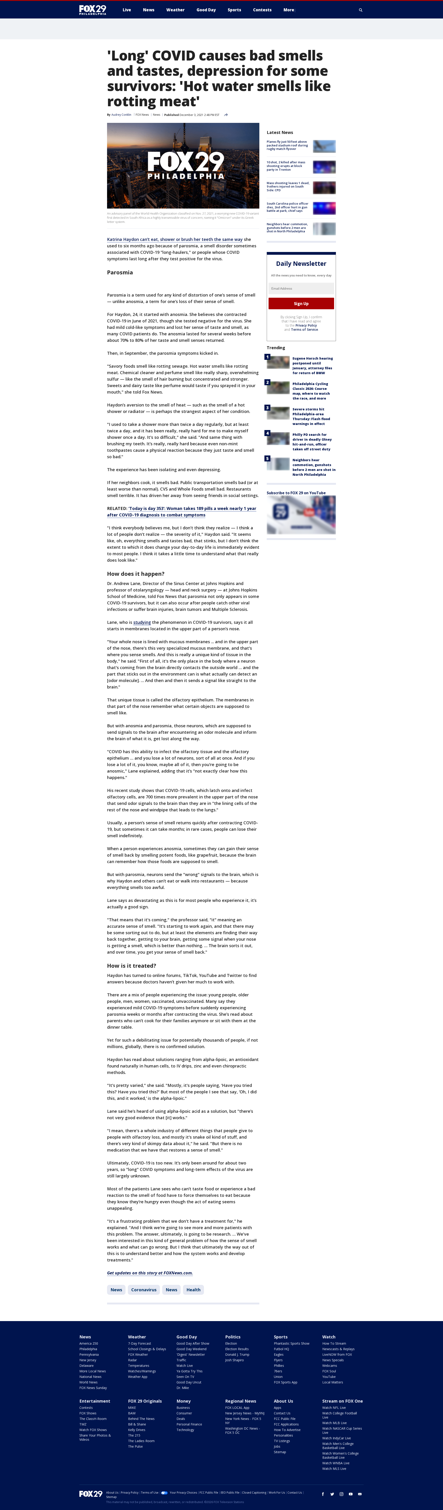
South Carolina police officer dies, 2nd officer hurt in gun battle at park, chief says (287, 207)
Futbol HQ (281, 1349)
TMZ (83, 1424)
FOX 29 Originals (145, 1401)
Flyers (278, 1360)
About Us (283, 1401)
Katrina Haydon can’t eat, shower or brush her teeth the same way (175, 239)
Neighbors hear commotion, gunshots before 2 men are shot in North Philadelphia (287, 227)
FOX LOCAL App (237, 1407)
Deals (181, 1418)
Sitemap (280, 1452)
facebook (323, 1494)
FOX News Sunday (93, 1388)
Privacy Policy (306, 325)
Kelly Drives (136, 1430)
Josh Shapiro (234, 1360)
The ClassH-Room (93, 1418)
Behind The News (141, 1418)
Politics (232, 1337)
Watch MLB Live (334, 1423)
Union (278, 1376)
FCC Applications (286, 1424)
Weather (137, 1337)
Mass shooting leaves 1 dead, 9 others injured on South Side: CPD (288, 186)
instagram (341, 1494)
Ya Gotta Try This (190, 1371)
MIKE (132, 1407)
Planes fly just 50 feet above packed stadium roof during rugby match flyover (287, 145)
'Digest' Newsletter (191, 1354)
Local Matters (332, 1382)
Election (231, 1343)
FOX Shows (87, 1413)
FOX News (142, 115)
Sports (280, 1337)
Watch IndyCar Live (336, 1438)
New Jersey (87, 1360)
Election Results (237, 1349)
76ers (278, 1371)
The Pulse (135, 1446)
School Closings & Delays (147, 1349)
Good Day (187, 1337)
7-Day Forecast (139, 1343)
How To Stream (334, 1343)
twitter (332, 1494)
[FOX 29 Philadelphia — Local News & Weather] (94, 9)
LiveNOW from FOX (337, 1354)
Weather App (137, 1376)
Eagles (279, 1354)
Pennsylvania (89, 1354)
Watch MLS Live (334, 1468)
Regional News (240, 1401)
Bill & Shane (137, 1424)
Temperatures (138, 1365)
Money (184, 1401)
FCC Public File (285, 1418)
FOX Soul (329, 1371)
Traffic (181, 1360)
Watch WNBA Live (336, 1463)
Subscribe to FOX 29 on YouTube (296, 492)
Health (193, 1289)
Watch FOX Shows (93, 1430)
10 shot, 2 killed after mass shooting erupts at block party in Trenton (286, 165)
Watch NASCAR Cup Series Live (342, 1430)
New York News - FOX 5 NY (243, 1420)
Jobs (277, 1446)
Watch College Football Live (339, 1415)
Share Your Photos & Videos (95, 1437)
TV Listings (282, 1441)
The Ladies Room (141, 1441)
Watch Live (185, 1365)
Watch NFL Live (334, 1407)
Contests (86, 1407)
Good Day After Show (193, 1343)
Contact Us (282, 1413)
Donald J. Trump (237, 1354)
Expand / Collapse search (361, 9)
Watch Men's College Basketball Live (338, 1445)
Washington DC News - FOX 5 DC (242, 1430)
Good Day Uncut (189, 1382)
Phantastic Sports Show (291, 1343)
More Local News (92, 1371)
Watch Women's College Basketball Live (340, 1455)
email (360, 1494)
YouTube (329, 1376)
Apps (277, 1407)
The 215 (134, 1435)
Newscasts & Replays (338, 1349)
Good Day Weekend (192, 1349)
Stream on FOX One (342, 1401)
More (289, 9)
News (156, 115)
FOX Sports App (285, 1382)
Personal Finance (189, 1424)
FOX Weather (138, 1354)
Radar (132, 1360)
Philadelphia (88, 1349)
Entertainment (94, 1401)
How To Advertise (287, 1430)
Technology (185, 1430)
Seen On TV (185, 1376)
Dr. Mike (183, 1388)
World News (88, 1382)
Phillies (279, 1365)
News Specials (333, 1360)
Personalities (283, 1435)
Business (183, 1407)
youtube (350, 1494)
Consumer (184, 1413)
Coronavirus (143, 1289)
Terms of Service (304, 329)
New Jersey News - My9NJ (244, 1413)
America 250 (88, 1343)
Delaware (86, 1365)
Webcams (329, 1365)
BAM (131, 1413)
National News (90, 1376)
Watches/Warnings (142, 1371)
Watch (328, 1337)
